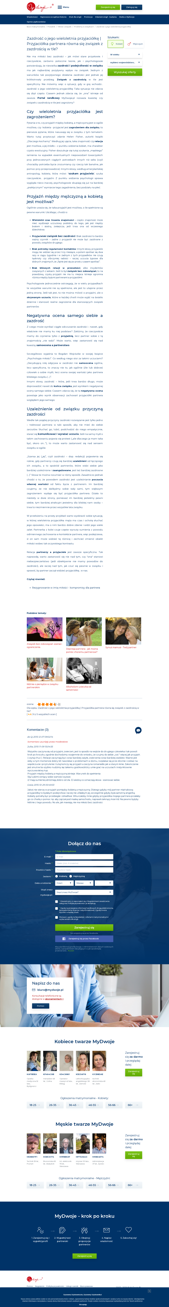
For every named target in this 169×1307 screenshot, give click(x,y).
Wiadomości (32, 17)
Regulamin (39, 1286)
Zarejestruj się (108, 7)
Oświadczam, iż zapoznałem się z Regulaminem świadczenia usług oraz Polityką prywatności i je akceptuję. (84, 902)
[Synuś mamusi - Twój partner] (123, 631)
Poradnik (51, 27)
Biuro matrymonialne (36, 27)
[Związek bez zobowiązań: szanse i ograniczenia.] (44, 629)
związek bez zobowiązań (81, 271)
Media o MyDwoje (126, 17)
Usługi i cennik (72, 1286)
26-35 (52, 1105)
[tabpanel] (33, 1070)
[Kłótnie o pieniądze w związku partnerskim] (44, 669)
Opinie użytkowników (36, 22)
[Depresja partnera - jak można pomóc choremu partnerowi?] (84, 631)
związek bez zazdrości (61, 236)
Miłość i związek (64, 27)
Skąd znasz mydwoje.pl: (46, 892)
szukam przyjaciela (81, 173)
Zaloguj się (131, 7)
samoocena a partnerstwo (52, 345)
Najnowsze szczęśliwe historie (53, 17)
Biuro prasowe (86, 1286)
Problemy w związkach (84, 27)
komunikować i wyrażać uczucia (58, 434)
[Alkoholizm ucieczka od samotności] (84, 670)
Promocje (88, 17)
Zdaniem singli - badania (106, 17)
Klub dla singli (75, 17)
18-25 (32, 1105)
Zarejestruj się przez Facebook (84, 938)
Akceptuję (83, 1305)
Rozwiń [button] (71, 951)
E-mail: (48, 856)
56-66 (111, 1105)
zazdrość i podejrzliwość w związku (80, 65)
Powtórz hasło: (44, 870)
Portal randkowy (48, 98)
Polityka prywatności (55, 1286)
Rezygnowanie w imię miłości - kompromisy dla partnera (66, 587)
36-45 (72, 1105)
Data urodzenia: (44, 883)
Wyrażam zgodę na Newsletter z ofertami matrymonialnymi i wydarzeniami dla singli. (84, 918)
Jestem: (48, 876)
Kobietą (63, 876)
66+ (130, 1105)
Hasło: (49, 863)
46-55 (92, 1105)
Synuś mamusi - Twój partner (121, 647)
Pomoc (40, 1006)
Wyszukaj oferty (125, 72)
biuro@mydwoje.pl (50, 989)
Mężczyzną (79, 876)
